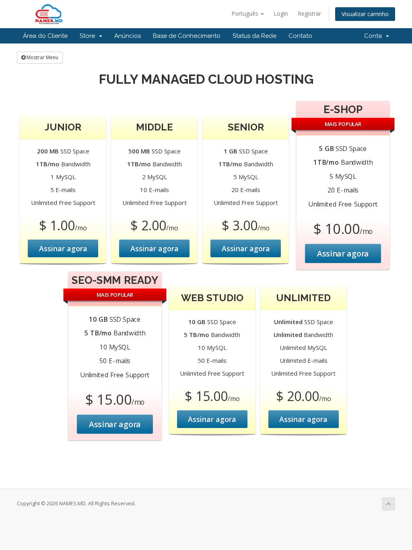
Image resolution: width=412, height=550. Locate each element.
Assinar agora (63, 248)
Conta (374, 35)
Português (245, 13)
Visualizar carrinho (365, 14)
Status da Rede (254, 35)
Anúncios (127, 35)
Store (89, 35)
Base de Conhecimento (186, 35)
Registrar (309, 13)
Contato (300, 35)
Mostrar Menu (41, 57)
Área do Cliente (45, 35)
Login (281, 13)
